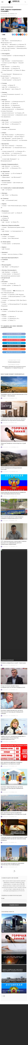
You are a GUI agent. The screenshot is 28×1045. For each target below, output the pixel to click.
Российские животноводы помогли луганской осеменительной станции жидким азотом (12, 964)
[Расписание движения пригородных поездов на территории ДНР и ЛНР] (14, 507)
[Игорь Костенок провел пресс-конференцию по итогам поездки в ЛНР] (14, 676)
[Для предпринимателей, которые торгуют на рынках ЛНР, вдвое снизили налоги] (14, 902)
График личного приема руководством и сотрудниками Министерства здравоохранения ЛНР (13, 738)
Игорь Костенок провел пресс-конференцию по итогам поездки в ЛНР (13, 686)
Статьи (3, 860)
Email (2, 999)
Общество (9, 391)
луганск (14, 325)
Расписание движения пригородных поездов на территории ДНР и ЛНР (12, 517)
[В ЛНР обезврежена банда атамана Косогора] (14, 458)
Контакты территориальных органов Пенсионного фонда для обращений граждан (12, 712)
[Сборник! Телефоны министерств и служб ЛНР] (14, 433)
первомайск (20, 325)
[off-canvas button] (2, 2)
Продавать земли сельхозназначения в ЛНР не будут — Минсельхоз (14, 395)
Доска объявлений (7, 1026)
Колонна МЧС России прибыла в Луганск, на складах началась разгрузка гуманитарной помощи (13, 938)
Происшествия (10, 464)
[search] (25, 2)
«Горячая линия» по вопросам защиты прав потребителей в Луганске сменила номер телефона (14, 839)
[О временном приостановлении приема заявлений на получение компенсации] (14, 409)
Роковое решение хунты (14, 362)
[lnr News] (14, 2)
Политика (9, 682)
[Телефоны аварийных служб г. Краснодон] (14, 605)
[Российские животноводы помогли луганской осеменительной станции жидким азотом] (14, 953)
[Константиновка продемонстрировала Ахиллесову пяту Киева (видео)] (14, 853)
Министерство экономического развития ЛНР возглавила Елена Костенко (13, 493)
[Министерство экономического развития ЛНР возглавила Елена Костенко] (14, 482)
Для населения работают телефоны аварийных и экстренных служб (11, 763)
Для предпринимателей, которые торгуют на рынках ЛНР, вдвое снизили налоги (13, 912)
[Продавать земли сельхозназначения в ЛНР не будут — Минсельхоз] (14, 384)
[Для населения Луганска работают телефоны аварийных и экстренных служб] (14, 803)
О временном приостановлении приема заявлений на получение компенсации (13, 419)
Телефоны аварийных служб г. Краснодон (13, 663)
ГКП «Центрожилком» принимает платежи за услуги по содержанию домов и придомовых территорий (13, 543)
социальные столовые (6, 327)
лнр (11, 325)
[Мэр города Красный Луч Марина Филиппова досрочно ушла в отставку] (14, 878)
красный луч (7, 325)
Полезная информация (7, 6)
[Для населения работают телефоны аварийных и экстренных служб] (14, 752)
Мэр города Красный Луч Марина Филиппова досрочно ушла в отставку (12, 888)
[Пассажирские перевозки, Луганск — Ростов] (14, 1024)
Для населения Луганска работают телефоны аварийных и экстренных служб (13, 813)
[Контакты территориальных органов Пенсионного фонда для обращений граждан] (14, 700)
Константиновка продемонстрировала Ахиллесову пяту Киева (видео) (12, 863)
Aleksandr (4, 13)
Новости (3, 391)
